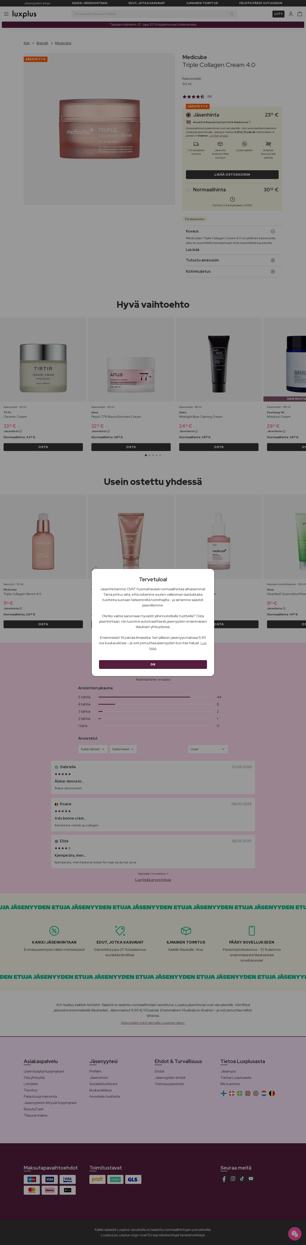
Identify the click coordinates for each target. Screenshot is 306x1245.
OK (152, 664)
